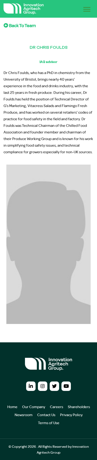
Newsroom (23, 414)
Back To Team (22, 25)
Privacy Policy (71, 414)
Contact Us (46, 414)
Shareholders (79, 406)
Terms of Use (48, 422)
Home (12, 406)
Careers (56, 406)
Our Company (33, 406)
